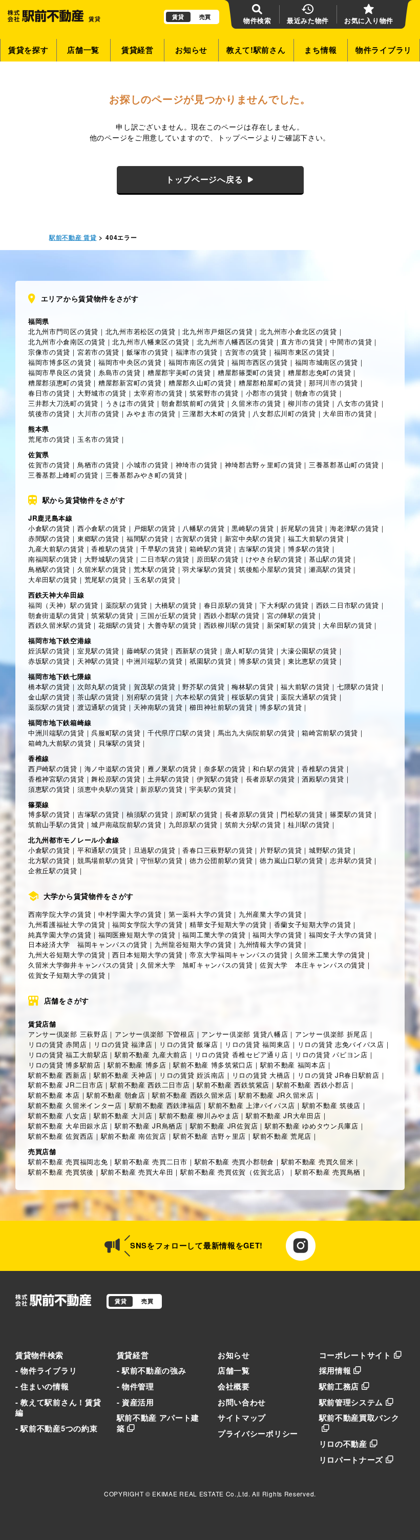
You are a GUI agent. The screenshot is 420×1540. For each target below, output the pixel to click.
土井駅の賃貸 (169, 779)
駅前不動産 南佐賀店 (133, 1136)
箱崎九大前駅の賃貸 (59, 743)
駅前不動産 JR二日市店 (65, 1085)
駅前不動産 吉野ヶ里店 (209, 1136)
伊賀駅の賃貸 (218, 779)
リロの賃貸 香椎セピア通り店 (241, 1054)
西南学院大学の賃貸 (59, 914)
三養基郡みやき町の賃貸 (144, 475)
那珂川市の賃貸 (333, 382)
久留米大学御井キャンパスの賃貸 (81, 965)
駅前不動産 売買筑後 (61, 1172)
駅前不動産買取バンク (359, 1417)
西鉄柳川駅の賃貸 (232, 625)
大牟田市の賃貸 (347, 413)
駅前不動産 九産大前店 (151, 1054)
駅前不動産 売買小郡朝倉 (234, 1161)
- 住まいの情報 (42, 1386)
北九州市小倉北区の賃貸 (298, 331)
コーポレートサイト (355, 1355)
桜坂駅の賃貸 (253, 697)
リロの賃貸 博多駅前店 (64, 1065)
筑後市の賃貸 (49, 413)
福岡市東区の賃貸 (302, 352)
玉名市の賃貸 (98, 439)
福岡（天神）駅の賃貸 (63, 605)
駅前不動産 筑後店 (331, 1105)
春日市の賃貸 (49, 393)
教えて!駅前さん (256, 49)
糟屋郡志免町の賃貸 (319, 372)
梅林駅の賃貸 (253, 686)
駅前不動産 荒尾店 (282, 1136)
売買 (205, 16)
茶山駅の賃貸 (98, 697)
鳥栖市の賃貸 (98, 464)
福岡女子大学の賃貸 (340, 934)
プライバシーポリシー (258, 1433)
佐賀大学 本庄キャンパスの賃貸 (312, 965)
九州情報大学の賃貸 (270, 944)
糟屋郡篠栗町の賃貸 (249, 372)
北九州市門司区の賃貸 (63, 331)
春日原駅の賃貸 (228, 605)
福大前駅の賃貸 (305, 686)
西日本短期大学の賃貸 (147, 954)
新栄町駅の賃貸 (291, 625)
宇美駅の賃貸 (211, 789)
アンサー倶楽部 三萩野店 (68, 1034)
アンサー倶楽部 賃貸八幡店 (244, 1034)
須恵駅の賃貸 (49, 789)
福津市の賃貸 (197, 352)
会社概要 (234, 1386)
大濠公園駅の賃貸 (309, 650)
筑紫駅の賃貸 (112, 615)
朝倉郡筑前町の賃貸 (192, 403)
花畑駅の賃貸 (119, 625)
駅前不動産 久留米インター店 (75, 1105)
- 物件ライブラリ (46, 1370)
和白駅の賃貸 (274, 768)
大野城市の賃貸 (102, 393)
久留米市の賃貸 (256, 403)
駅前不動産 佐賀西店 (61, 1136)
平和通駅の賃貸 (102, 850)
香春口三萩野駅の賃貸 (217, 850)
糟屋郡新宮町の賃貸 (129, 382)
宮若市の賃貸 (98, 352)
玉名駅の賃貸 (155, 579)
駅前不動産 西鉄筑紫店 (233, 1085)
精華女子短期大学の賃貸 (228, 924)
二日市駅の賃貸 (165, 559)
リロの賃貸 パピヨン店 (331, 1054)
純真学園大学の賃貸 (59, 934)
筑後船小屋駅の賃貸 (270, 569)
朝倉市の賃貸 (316, 393)
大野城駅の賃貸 (109, 559)
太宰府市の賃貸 (158, 393)
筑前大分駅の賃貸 (253, 824)
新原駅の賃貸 (161, 789)
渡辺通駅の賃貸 (102, 707)
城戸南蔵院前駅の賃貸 (126, 824)
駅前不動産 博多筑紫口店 (213, 1065)
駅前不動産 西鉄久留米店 (192, 1095)
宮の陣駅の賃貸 (291, 615)
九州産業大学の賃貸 (270, 914)
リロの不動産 (343, 1443)
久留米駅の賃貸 (102, 569)
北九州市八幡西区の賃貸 (235, 341)
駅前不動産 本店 (54, 1095)
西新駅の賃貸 (197, 650)
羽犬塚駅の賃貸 (207, 569)
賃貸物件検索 (39, 1355)
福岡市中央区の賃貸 (129, 362)
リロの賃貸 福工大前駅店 (68, 1054)
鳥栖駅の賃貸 (49, 569)
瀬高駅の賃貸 (330, 569)
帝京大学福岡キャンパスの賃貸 (239, 954)
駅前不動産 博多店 (137, 1065)
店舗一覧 (83, 49)
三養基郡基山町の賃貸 (344, 464)
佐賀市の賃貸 (49, 464)
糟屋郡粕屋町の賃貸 (270, 382)
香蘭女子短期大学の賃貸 (312, 924)
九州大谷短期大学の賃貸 (67, 954)
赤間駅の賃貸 (49, 538)
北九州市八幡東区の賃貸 (151, 341)
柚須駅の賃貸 (148, 814)
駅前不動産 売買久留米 (317, 1161)
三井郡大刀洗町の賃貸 (63, 403)
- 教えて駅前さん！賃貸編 (58, 1408)
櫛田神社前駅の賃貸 (221, 707)
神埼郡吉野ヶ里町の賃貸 (263, 464)
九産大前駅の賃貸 (56, 548)
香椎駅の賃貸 (112, 548)
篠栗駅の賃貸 (351, 814)
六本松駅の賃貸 (200, 697)
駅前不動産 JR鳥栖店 (149, 1126)
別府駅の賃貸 (148, 697)
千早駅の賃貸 (161, 548)
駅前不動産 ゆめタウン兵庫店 (312, 1126)
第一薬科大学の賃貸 (200, 914)
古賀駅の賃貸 (197, 538)
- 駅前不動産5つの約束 (56, 1428)
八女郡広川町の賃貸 (284, 413)
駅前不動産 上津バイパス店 (251, 1105)
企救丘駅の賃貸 (52, 870)
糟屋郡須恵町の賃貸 (59, 382)
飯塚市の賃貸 (148, 352)
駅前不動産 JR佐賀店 (224, 1126)
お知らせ (191, 49)
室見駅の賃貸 (98, 650)
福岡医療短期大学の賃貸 (137, 934)
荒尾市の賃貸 (49, 439)
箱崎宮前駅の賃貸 (330, 732)
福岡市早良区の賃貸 (59, 372)
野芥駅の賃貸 (203, 686)
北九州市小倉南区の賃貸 (67, 341)
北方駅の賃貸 (49, 860)
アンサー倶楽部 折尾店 (331, 1034)
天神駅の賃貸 (98, 661)
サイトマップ (242, 1417)
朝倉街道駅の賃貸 (56, 615)
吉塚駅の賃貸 (260, 548)
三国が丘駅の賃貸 (168, 615)
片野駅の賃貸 (281, 850)
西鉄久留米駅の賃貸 (59, 625)
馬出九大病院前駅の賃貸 (256, 732)
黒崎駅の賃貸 (253, 528)
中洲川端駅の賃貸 (155, 661)
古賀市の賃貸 (246, 352)
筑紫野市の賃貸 (214, 393)
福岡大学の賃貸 (277, 934)
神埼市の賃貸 (197, 464)
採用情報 (335, 1370)
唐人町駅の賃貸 (249, 650)
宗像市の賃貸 (49, 352)
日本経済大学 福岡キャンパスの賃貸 (88, 944)
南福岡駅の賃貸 (52, 559)
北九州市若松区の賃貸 (141, 331)
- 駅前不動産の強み (151, 1370)
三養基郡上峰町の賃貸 (63, 475)
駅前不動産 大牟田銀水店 (68, 1126)
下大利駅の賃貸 (284, 605)
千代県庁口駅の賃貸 (179, 732)
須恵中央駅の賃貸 (105, 789)
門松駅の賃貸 (302, 814)
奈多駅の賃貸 (225, 768)
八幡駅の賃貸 (203, 528)
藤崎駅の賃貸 (148, 650)
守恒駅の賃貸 (161, 860)
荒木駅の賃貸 (155, 569)
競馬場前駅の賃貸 (105, 860)
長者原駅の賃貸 (270, 779)
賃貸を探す (28, 49)
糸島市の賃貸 (119, 372)
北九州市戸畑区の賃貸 (217, 331)
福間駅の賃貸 (148, 538)
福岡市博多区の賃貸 (59, 362)
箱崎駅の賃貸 (211, 548)
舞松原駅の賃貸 (115, 779)
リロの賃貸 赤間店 (57, 1044)
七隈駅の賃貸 (358, 686)
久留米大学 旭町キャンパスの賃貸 (196, 965)
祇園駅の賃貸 (211, 661)
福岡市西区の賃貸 (260, 362)
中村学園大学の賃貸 (129, 914)
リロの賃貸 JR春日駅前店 (339, 1075)
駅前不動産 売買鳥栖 (328, 1172)
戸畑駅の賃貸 (155, 528)
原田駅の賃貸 (218, 559)
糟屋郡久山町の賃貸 (200, 382)
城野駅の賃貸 (330, 850)
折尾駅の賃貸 (302, 528)
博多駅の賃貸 (309, 548)
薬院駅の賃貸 (127, 605)
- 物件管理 (135, 1386)
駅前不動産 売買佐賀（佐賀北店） (234, 1172)
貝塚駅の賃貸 (119, 743)
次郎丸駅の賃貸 (102, 686)
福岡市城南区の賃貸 (326, 362)
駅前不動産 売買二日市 (151, 1161)
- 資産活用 (135, 1402)
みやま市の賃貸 (151, 413)
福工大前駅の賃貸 (316, 538)
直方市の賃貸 (302, 341)
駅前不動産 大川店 (123, 1115)
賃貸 (178, 16)
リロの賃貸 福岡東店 (257, 1044)
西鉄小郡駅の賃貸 (232, 615)
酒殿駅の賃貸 (323, 779)
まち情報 (320, 49)
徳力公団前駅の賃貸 (221, 860)
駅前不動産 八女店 (57, 1115)
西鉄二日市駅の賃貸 (347, 605)
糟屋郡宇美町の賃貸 (179, 372)
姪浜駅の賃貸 (49, 650)
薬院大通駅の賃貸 (309, 697)
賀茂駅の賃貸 (155, 686)
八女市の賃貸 (358, 403)
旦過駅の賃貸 (155, 850)
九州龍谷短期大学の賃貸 (193, 944)
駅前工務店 (339, 1386)
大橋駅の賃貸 (176, 605)
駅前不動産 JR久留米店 (276, 1095)
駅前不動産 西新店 (57, 1075)
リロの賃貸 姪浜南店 (192, 1075)
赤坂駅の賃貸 (49, 661)
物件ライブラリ (383, 49)
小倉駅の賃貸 (49, 528)
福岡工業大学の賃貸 (213, 934)
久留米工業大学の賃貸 (330, 954)
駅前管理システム (351, 1402)
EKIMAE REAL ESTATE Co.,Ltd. (201, 1493)
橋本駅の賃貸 (49, 686)
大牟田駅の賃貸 (52, 579)
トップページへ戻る (204, 179)
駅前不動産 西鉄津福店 (165, 1105)
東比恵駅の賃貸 (312, 661)
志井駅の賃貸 (351, 860)
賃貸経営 (137, 49)
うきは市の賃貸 (130, 403)
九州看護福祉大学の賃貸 (67, 924)
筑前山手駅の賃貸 (56, 824)
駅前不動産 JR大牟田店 (283, 1115)
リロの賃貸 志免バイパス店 (341, 1044)
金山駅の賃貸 (49, 697)
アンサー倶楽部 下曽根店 (154, 1034)
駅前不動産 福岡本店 (293, 1065)
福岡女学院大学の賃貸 (147, 924)
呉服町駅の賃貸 (115, 732)
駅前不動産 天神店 (123, 1075)
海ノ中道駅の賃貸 (113, 768)
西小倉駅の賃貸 (102, 528)
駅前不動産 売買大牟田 (137, 1172)
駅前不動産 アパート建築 (158, 1423)
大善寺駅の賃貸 (172, 625)
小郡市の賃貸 (267, 393)
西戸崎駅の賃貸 (52, 768)
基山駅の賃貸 (330, 559)
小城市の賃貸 (148, 464)
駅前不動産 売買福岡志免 (68, 1161)
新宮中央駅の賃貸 (253, 538)
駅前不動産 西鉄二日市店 (150, 1085)
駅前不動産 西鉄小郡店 (313, 1085)
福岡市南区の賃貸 (197, 362)
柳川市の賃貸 (309, 403)
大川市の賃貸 (98, 413)
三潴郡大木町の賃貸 (213, 413)
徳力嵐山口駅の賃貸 (291, 860)
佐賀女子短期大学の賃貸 (67, 975)
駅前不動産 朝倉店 (116, 1095)
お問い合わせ (242, 1402)
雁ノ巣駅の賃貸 (172, 768)
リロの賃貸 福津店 (123, 1044)
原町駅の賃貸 (197, 814)
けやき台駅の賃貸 (274, 559)
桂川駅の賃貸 (309, 824)
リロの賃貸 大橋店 (261, 1075)
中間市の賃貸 (351, 341)
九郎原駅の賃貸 (193, 824)
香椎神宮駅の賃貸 (56, 779)
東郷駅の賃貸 (98, 538)
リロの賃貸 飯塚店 (188, 1044)
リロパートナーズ (351, 1459)
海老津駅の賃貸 (354, 528)
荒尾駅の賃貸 (106, 579)
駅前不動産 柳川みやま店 (199, 1115)
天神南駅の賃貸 (158, 707)
